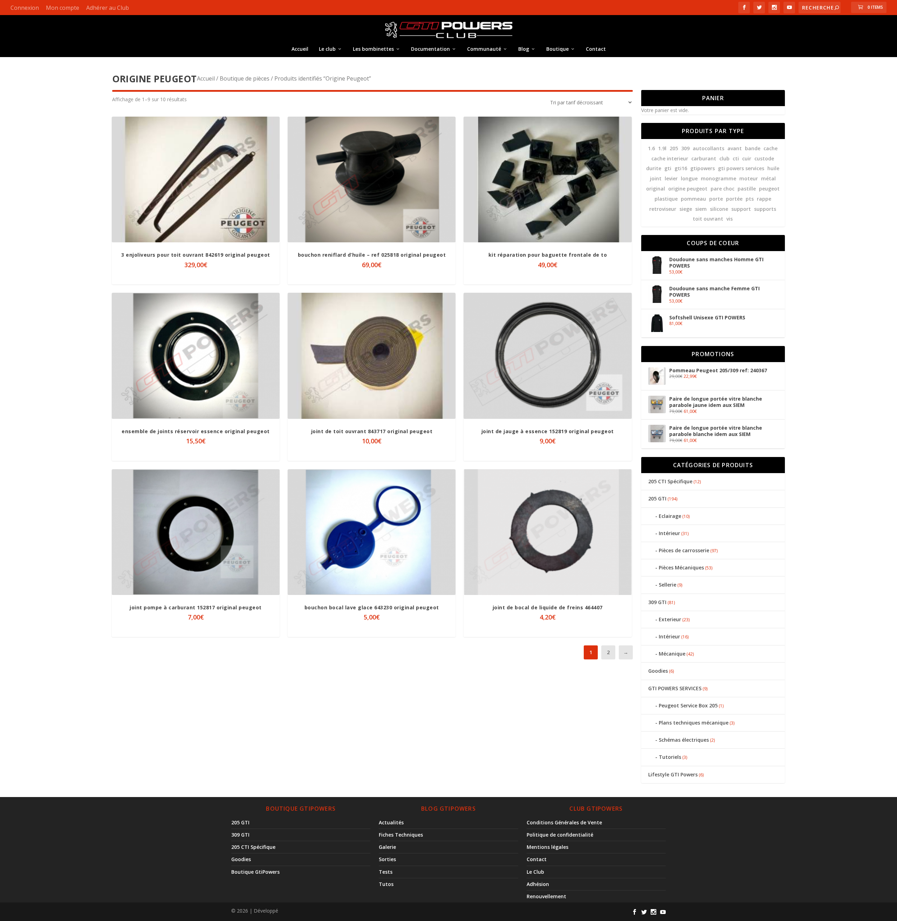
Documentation (430, 49)
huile (773, 168)
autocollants (708, 148)
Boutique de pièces (244, 78)
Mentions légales (547, 847)
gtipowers (702, 168)
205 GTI (657, 498)
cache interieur (669, 158)
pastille (747, 188)
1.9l (662, 148)
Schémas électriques (684, 739)
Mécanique (672, 653)
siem (701, 209)
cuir (746, 158)
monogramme (718, 178)
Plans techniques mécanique (693, 722)
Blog (523, 49)
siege (685, 209)
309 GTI (657, 602)
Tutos (386, 884)
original (655, 188)
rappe (764, 198)
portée (734, 198)
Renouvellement (546, 896)
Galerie (387, 847)
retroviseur (662, 209)
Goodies (658, 670)
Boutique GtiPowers (255, 871)
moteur (748, 178)
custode (764, 158)
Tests (385, 871)
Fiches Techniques (401, 834)
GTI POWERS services (741, 168)
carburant (703, 158)
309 (685, 148)
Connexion (25, 8)
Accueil (300, 49)
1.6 (651, 148)
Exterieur (670, 619)
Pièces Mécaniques (681, 567)
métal (768, 178)
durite (653, 168)
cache (771, 148)
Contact (596, 49)
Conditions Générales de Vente (564, 822)
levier (671, 178)
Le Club (535, 871)
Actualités (391, 822)
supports (765, 209)
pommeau (693, 198)
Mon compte (62, 8)
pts (750, 198)
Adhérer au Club (107, 8)
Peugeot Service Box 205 (688, 705)
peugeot (769, 188)
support (741, 209)
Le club (327, 49)
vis (729, 218)
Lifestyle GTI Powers (673, 774)
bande (752, 148)
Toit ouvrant (708, 218)
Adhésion (538, 884)
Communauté (484, 49)
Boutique (557, 49)
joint (656, 178)
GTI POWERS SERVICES (674, 688)
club (724, 158)
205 (674, 148)
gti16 (681, 168)
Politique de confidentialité (560, 834)
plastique (666, 198)
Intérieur (669, 533)
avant (734, 148)
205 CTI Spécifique (670, 481)
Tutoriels (670, 757)
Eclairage (670, 516)
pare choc (722, 188)
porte (716, 198)
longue (689, 178)
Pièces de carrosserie (684, 550)
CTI (736, 158)
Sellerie (667, 584)
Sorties (387, 859)
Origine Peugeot (687, 188)
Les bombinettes (373, 49)
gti (667, 168)
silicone (719, 209)
